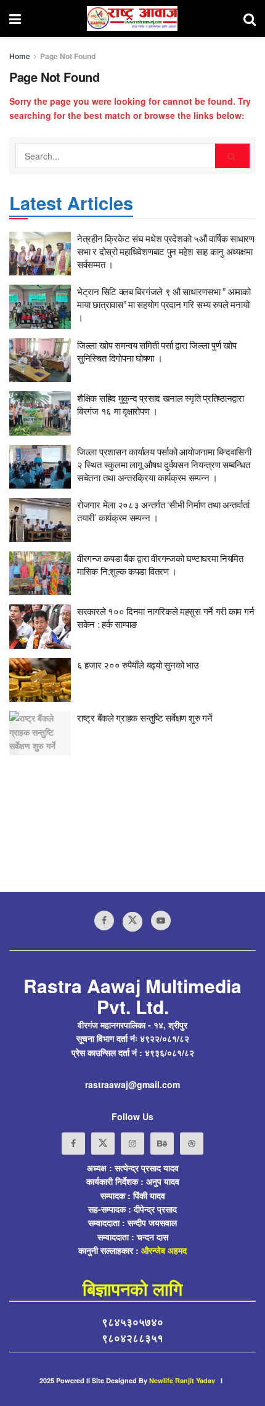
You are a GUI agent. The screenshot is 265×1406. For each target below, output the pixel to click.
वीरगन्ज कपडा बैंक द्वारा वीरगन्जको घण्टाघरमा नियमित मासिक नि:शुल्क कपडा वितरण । (160, 564)
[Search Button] (232, 156)
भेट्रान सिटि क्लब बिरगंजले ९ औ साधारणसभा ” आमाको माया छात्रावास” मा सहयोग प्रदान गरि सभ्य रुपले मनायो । (164, 304)
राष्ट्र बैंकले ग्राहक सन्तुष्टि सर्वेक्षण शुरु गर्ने (144, 717)
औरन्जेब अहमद (164, 1250)
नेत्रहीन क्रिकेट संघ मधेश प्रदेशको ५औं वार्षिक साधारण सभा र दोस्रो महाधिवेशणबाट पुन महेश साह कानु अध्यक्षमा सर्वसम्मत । (166, 251)
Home (19, 56)
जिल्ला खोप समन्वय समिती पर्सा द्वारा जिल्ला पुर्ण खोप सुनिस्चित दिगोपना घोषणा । (156, 351)
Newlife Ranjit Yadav (182, 1380)
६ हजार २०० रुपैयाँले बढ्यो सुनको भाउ (138, 664)
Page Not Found (68, 56)
